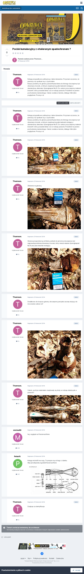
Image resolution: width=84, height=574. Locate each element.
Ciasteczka (60, 558)
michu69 (17, 430)
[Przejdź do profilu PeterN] (17, 463)
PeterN (17, 456)
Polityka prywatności (40, 558)
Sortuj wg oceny (63, 103)
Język (22, 558)
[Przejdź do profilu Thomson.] (14, 60)
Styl (29, 558)
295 (18, 448)
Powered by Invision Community (42, 563)
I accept (77, 570)
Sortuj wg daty (75, 103)
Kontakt (51, 558)
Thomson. (37, 59)
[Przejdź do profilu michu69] (17, 437)
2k (18, 92)
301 (18, 474)
